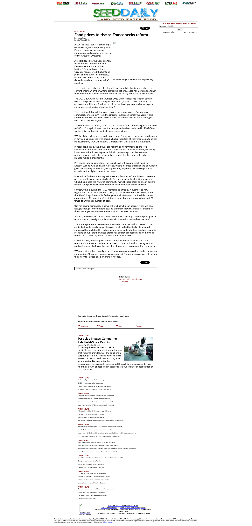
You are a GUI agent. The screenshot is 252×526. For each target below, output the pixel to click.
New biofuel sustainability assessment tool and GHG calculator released (102, 430)
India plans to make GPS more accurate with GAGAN (96, 405)
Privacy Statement (108, 522)
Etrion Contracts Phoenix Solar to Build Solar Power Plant (97, 452)
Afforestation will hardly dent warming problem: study (95, 411)
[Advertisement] (62, 66)
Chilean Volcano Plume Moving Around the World (94, 386)
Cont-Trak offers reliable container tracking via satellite (96, 395)
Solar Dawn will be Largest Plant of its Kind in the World (96, 442)
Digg (101, 326)
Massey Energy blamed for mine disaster (91, 483)
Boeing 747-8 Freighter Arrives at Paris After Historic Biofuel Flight (100, 426)
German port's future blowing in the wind (91, 467)
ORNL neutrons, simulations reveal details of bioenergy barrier (99, 436)
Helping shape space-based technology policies (94, 398)
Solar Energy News (143, 513)
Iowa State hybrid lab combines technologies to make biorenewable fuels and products (107, 433)
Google (139, 326)
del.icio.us (84, 326)
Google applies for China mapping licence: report (94, 389)
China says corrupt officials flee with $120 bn (93, 495)
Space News (110, 513)
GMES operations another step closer (90, 383)
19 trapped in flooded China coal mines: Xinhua (94, 476)
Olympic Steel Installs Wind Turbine (90, 461)
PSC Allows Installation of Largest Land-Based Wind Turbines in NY (100, 458)
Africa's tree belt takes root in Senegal (91, 414)
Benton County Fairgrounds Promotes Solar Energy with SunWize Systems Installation (107, 448)
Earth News (121, 513)
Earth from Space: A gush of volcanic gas (92, 380)
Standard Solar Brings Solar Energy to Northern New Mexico (98, 445)
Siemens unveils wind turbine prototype (91, 464)
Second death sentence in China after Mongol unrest (96, 489)
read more (87, 369)
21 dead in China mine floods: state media (92, 473)
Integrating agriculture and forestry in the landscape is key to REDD (100, 420)
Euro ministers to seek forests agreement (91, 417)
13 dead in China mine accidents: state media (93, 480)
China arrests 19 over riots (87, 498)
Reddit (120, 326)
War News (130, 513)
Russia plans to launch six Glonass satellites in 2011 (95, 402)
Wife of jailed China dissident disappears (91, 492)
